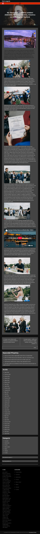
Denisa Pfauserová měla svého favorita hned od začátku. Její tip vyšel (17, 359)
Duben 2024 (7, 427)
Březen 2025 (7, 405)
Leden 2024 (7, 433)
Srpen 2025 (7, 396)
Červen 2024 (7, 423)
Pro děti (6, 452)
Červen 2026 (7, 376)
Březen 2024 (7, 429)
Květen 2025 (7, 402)
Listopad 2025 (7, 390)
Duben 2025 (7, 403)
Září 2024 (6, 417)
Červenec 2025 (7, 398)
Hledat (35, 347)
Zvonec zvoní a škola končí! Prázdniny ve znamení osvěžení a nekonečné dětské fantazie (10, 341)
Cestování (6, 440)
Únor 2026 (7, 384)
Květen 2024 (7, 425)
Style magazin (6, 1)
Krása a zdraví (7, 446)
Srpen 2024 (7, 419)
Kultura (6, 448)
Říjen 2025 (7, 392)
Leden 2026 (7, 386)
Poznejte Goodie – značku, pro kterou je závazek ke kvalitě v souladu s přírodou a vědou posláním (30, 341)
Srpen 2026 (7, 372)
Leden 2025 (7, 409)
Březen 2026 (7, 382)
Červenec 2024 (7, 421)
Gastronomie (7, 442)
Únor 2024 (7, 431)
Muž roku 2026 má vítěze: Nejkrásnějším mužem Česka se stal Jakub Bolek (18, 355)
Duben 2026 (7, 380)
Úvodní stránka (18, 472)
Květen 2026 (7, 378)
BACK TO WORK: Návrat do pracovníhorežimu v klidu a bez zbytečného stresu (19, 357)
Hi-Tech (6, 444)
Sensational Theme (32, 532)
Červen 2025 (7, 400)
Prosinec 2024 (7, 411)
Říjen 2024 (7, 415)
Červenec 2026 (7, 374)
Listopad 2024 (7, 413)
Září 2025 (6, 394)
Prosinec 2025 (7, 388)
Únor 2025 (7, 407)
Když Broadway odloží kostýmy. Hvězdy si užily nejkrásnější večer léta (18, 361)
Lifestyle (6, 450)
